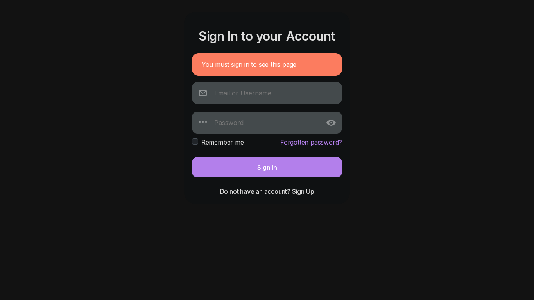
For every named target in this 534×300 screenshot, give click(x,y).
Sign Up (303, 191)
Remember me (222, 142)
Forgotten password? (311, 142)
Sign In (267, 167)
